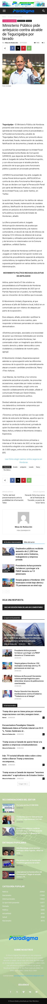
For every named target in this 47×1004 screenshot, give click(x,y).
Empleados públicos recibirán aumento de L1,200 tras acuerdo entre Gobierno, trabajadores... (29, 830)
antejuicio (23, 467)
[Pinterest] (23, 48)
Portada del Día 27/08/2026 (27, 805)
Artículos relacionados (12, 542)
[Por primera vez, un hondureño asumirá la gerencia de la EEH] (8, 863)
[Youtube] (36, 992)
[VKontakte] (30, 992)
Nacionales (21, 21)
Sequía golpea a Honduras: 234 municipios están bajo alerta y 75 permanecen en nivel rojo (30, 583)
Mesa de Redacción (10, 644)
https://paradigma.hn (23, 530)
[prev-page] (3, 591)
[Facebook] (12, 48)
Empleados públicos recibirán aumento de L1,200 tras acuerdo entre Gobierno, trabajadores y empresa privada (29, 554)
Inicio (4, 17)
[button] (4, 11)
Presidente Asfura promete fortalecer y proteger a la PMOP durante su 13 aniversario (27, 653)
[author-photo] (23, 523)
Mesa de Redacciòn (11, 43)
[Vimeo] (23, 992)
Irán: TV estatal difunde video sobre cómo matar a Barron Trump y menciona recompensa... (21, 758)
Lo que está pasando (15, 17)
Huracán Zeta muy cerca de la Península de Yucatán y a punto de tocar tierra (35, 499)
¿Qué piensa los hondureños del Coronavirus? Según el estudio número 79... (29, 874)
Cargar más (23, 784)
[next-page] (7, 591)
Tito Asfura (6, 470)
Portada (29, 21)
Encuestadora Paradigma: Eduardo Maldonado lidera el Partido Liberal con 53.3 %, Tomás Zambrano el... (22, 728)
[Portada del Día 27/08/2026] (8, 808)
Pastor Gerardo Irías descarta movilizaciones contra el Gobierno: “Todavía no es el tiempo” (28, 693)
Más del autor (29, 542)
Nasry (38, 467)
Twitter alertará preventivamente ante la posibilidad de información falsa (12, 499)
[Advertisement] (23, 105)
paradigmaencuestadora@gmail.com (29, 975)
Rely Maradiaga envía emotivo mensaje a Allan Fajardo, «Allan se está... (29, 850)
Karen (4, 717)
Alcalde (15, 467)
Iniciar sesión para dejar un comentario (23, 607)
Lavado (31, 467)
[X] (18, 48)
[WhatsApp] (29, 48)
